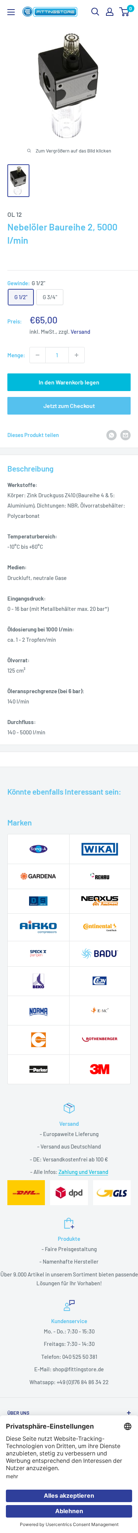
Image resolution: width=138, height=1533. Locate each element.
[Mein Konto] (109, 12)
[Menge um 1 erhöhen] (76, 355)
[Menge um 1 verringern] (37, 355)
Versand (80, 331)
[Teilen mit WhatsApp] (111, 434)
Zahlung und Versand (83, 1171)
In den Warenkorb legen (69, 382)
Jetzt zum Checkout (69, 405)
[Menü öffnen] (11, 12)
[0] (124, 11)
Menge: (16, 355)
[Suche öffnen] (95, 12)
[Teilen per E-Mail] (125, 434)
